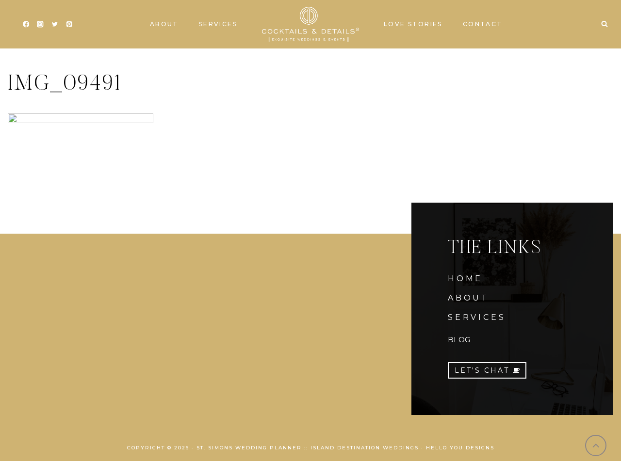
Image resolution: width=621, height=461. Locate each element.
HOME (465, 278)
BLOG (459, 339)
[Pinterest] (69, 24)
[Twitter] (54, 24)
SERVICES (477, 317)
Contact (483, 24)
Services (218, 24)
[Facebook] (26, 24)
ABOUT (468, 297)
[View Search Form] (604, 24)
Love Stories (413, 24)
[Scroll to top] (596, 446)
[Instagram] (40, 24)
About (164, 24)
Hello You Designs (460, 448)
